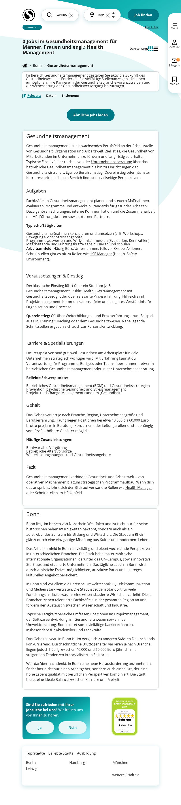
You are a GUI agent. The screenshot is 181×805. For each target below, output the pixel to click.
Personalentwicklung (104, 326)
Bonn (37, 65)
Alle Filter (151, 27)
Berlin (31, 762)
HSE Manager (101, 253)
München (120, 762)
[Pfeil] (38, 27)
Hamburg (77, 762)
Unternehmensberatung (111, 161)
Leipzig (31, 768)
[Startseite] (25, 65)
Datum (51, 95)
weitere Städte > (125, 774)
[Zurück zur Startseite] (29, 17)
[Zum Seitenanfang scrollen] (168, 777)
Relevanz (34, 96)
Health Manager (138, 487)
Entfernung (70, 95)
